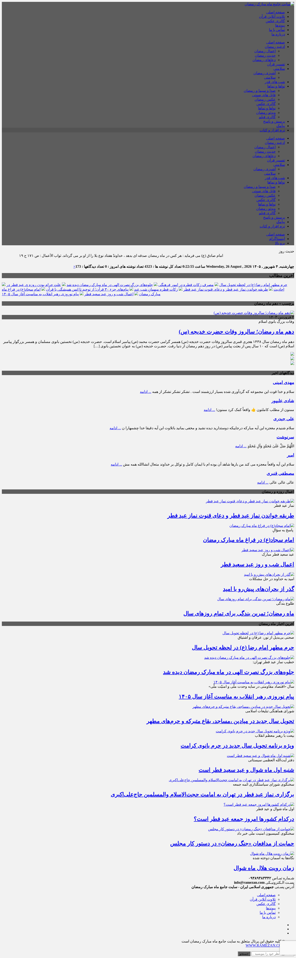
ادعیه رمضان (275, 47)
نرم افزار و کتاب (272, 130)
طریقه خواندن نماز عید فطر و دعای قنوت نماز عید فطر (225, 289)
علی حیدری (283, 418)
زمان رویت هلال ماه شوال (264, 868)
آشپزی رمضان (264, 73)
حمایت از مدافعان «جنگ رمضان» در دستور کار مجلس (232, 843)
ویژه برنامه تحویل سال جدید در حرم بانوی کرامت (237, 746)
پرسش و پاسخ (274, 121)
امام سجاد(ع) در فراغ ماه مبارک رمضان (248, 540)
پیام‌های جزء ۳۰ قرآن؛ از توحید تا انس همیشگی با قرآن (87, 289)
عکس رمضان (265, 99)
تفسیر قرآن (276, 64)
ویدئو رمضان (266, 113)
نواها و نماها (276, 86)
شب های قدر (275, 82)
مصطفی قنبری (280, 473)
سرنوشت (285, 437)
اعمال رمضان (265, 51)
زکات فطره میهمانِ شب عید (156, 289)
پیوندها (280, 25)
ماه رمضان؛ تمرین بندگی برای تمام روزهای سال (238, 613)
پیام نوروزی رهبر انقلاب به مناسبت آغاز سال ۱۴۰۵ (40, 294)
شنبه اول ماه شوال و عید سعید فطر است (246, 770)
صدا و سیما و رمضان (260, 91)
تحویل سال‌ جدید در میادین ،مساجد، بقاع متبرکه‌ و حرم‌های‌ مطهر (220, 721)
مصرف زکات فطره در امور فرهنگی (186, 285)
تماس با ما (277, 30)
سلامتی (279, 69)
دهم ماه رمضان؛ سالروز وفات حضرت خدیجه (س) (236, 332)
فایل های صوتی (264, 95)
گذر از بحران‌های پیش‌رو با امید (258, 589)
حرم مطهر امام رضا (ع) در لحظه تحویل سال (253, 285)
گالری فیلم (267, 117)
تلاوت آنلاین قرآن (272, 17)
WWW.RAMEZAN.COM (265, 945)
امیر (290, 455)
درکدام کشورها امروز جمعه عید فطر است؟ (244, 819)
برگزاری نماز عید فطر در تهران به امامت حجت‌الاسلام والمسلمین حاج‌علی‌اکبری (202, 794)
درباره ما (278, 34)
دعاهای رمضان (264, 60)
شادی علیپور (282, 400)
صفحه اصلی (275, 12)
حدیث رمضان (265, 55)
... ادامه (145, 392)
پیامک (280, 126)
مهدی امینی (283, 382)
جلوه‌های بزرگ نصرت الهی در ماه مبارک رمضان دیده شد (110, 285)
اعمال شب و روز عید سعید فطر (108, 294)
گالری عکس (275, 21)
